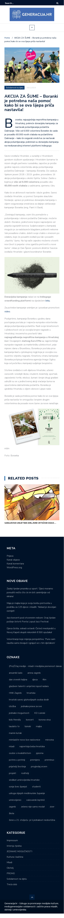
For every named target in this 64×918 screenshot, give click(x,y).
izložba (12, 706)
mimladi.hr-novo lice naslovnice (24, 739)
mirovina (49, 739)
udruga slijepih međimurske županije (27, 793)
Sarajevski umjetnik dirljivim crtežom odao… (30, 522)
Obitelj (10, 867)
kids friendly (15, 719)
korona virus (45, 719)
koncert (30, 719)
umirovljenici (15, 799)
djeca (35, 679)
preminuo (49, 759)
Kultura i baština (15, 856)
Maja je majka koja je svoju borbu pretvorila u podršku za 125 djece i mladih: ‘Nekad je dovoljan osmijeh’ (31, 607)
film (44, 679)
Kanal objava (13, 559)
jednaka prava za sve (31, 706)
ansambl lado (15, 672)
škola (11, 813)
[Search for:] (13, 3)
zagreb (12, 806)
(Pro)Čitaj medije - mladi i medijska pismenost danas (35, 666)
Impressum (12, 840)
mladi (11, 746)
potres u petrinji (17, 759)
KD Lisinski (39, 713)
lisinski (28, 726)
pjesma (39, 753)
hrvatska (31, 692)
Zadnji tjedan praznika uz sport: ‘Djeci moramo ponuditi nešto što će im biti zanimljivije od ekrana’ (30, 592)
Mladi (9, 862)
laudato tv (14, 726)
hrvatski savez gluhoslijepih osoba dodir (29, 699)
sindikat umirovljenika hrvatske (24, 779)
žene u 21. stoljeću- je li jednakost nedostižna (32, 820)
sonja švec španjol (18, 786)
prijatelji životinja (17, 766)
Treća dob (12, 884)
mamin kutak (15, 733)
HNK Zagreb (15, 692)
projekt (12, 773)
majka (39, 726)
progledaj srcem (39, 766)
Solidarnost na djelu (14, 87)
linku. (47, 300)
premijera (35, 759)
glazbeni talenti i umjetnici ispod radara (29, 686)
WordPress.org (14, 567)
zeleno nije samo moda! (33, 806)
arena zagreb (34, 672)
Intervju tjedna (14, 845)
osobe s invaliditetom (20, 753)
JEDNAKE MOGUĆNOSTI (19, 851)
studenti (36, 786)
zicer (52, 806)
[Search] (57, 3)
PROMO (11, 873)
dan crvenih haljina (18, 679)
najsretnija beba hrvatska (32, 746)
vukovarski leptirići (35, 799)
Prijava (10, 555)
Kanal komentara (15, 563)
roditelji (25, 773)
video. (7, 311)
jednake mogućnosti (19, 713)
